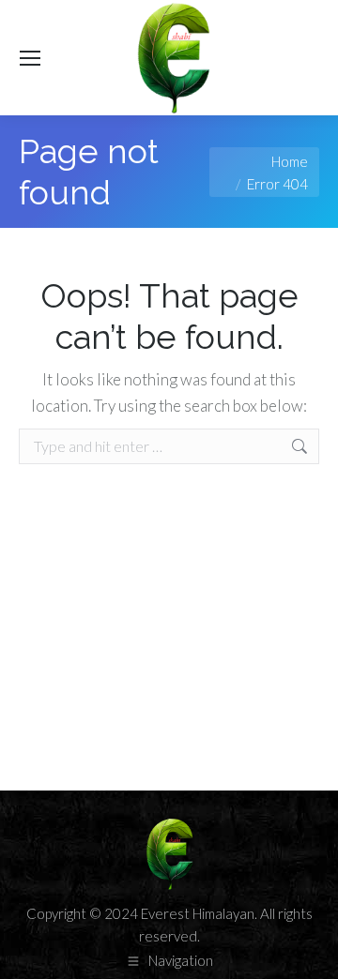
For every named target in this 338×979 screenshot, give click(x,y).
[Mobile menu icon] (30, 58)
